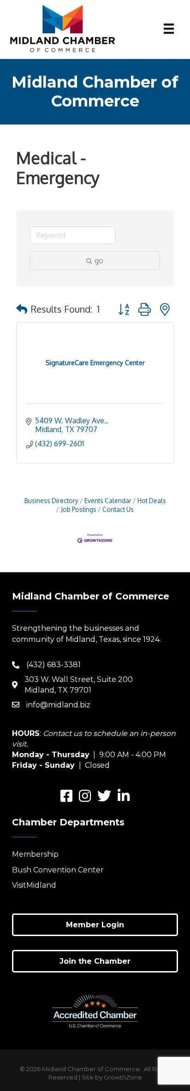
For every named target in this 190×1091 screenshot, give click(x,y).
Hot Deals (151, 500)
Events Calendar (107, 500)
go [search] (99, 260)
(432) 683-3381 (53, 664)
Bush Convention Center (58, 870)
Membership (35, 854)
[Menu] (169, 29)
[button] (21, 309)
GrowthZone (123, 1077)
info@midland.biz (58, 704)
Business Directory (51, 500)
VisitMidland (34, 885)
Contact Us (118, 509)
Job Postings (78, 509)
